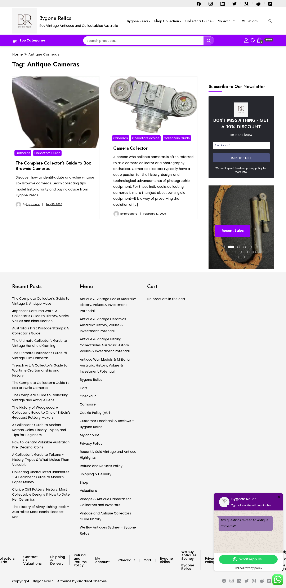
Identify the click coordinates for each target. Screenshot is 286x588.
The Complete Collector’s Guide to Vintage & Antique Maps (41, 301)
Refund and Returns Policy (101, 466)
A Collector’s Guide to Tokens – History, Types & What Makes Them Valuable (41, 459)
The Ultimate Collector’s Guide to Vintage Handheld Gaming (39, 343)
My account (227, 21)
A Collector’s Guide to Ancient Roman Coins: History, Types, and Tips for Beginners (39, 429)
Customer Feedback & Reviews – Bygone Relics (107, 423)
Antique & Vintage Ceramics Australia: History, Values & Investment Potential (103, 325)
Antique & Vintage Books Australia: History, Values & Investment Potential (108, 305)
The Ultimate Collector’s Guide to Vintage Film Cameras (39, 355)
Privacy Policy (91, 443)
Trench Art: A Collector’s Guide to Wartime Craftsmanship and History (39, 370)
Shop (84, 482)
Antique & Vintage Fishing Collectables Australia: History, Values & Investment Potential (105, 345)
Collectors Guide (198, 21)
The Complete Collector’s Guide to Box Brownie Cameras (53, 166)
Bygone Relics (55, 18)
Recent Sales (233, 230)
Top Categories (32, 40)
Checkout (88, 396)
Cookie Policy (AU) (95, 412)
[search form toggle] (270, 21)
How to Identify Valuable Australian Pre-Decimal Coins (41, 445)
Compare (88, 404)
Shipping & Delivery (95, 474)
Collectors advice (146, 138)
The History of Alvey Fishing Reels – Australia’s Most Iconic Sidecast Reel (40, 511)
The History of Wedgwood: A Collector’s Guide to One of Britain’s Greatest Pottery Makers (41, 412)
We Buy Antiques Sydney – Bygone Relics (108, 530)
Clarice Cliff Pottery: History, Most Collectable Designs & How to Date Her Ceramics (41, 494)
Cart (83, 388)
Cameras (22, 153)
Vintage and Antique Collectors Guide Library (105, 516)
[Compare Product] (252, 39)
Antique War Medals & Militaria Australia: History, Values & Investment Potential (105, 365)
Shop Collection (166, 21)
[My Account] (246, 39)
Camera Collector (130, 148)
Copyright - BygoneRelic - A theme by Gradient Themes (59, 581)
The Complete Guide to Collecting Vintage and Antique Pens (40, 398)
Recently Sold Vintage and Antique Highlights (108, 454)
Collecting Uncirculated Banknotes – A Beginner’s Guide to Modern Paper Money (40, 477)
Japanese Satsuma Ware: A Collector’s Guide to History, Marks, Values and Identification (40, 315)
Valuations (250, 21)
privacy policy (254, 168)
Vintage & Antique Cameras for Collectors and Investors (105, 502)
